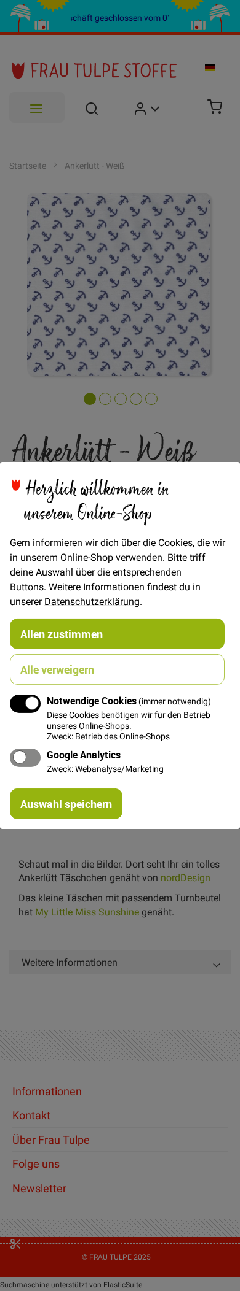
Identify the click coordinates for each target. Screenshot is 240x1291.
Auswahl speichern (66, 803)
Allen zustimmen (61, 633)
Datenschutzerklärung (92, 601)
